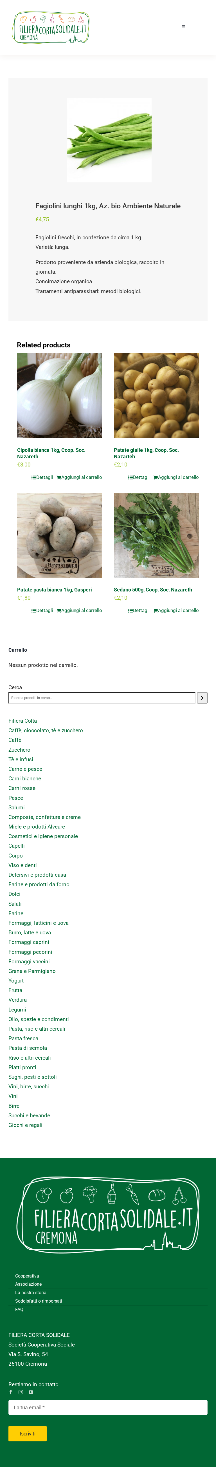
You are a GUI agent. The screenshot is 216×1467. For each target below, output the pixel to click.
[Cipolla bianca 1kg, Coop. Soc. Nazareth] (59, 395)
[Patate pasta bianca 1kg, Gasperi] (59, 535)
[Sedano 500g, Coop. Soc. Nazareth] (156, 535)
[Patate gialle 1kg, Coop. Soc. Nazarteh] (156, 395)
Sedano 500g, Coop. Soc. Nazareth (153, 590)
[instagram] (21, 1392)
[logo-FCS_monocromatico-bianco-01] (108, 1166)
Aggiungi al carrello (81, 477)
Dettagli (44, 477)
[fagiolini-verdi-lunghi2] (109, 140)
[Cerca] (202, 698)
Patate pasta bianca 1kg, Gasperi (54, 590)
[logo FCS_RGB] (50, 8)
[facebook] (10, 1392)
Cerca (15, 687)
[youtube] (31, 1392)
